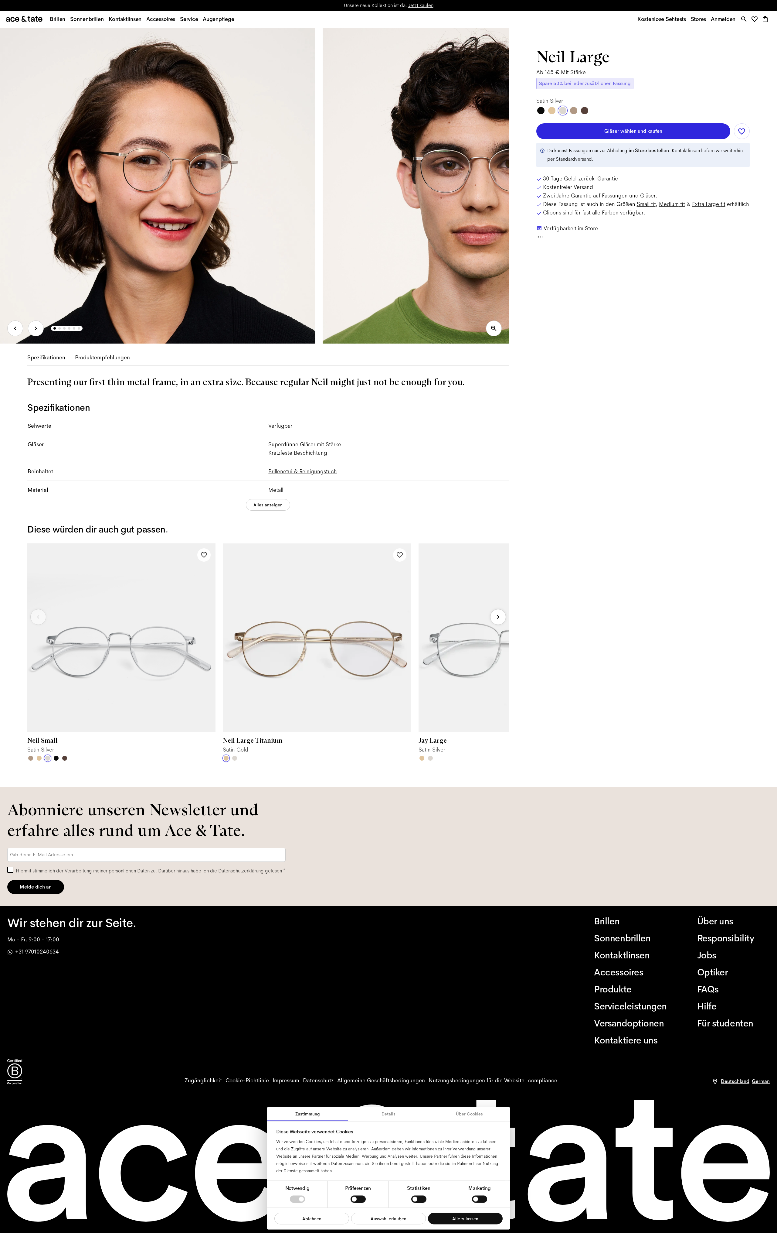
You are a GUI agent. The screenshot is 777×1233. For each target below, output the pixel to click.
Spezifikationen (46, 357)
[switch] (358, 1199)
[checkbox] (10, 870)
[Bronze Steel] (64, 758)
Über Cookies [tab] (469, 1114)
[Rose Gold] (30, 758)
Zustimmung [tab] (307, 1114)
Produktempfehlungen (102, 357)
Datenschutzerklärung (241, 871)
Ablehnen (311, 1218)
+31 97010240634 (37, 951)
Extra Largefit (708, 204)
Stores (317, 5)
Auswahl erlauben (388, 1218)
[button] (756, 19)
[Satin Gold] (39, 758)
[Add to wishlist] (204, 555)
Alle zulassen (465, 1218)
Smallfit (646, 204)
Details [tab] (388, 1114)
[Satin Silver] (47, 758)
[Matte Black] (56, 758)
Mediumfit (672, 204)
